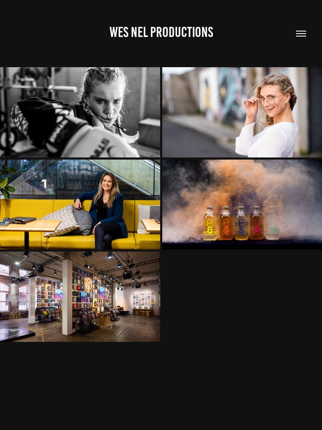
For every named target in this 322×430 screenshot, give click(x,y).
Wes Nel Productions (161, 32)
